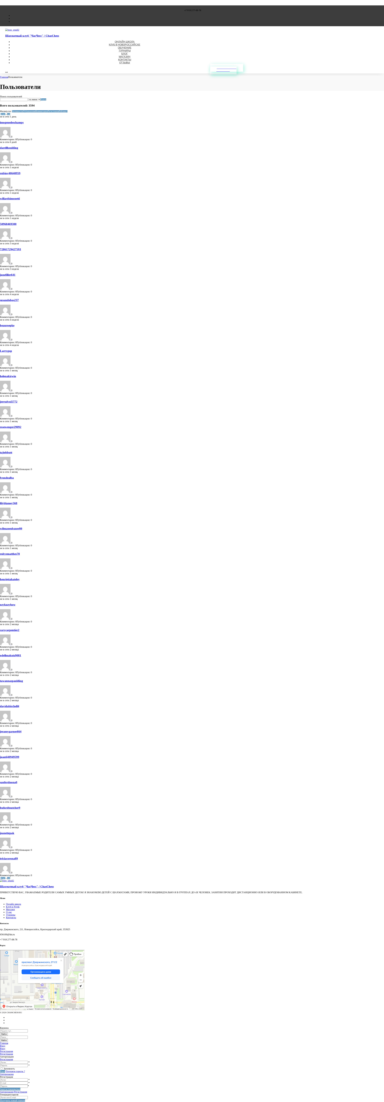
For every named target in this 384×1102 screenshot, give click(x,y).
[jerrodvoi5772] (5, 416)
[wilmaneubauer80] (5, 542)
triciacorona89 (9, 858)
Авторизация (7, 1074)
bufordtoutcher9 (10, 807)
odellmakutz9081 (10, 655)
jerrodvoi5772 (8, 401)
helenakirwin (8, 376)
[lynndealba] (5, 492)
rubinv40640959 (10, 173)
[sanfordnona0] (5, 796)
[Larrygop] (5, 365)
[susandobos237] (5, 314)
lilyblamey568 (8, 503)
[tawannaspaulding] (5, 695)
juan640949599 (9, 757)
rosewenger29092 (10, 427)
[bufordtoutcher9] (5, 822)
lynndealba (7, 477)
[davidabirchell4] (5, 720)
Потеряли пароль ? (15, 1071)
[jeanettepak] (5, 847)
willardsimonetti (10, 198)
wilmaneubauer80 (11, 528)
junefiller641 (7, 274)
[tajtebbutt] (5, 466)
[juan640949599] (5, 771)
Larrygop (6, 350)
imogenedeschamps (12, 122)
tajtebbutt (6, 452)
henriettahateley (10, 579)
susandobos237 (9, 300)
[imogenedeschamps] (5, 136)
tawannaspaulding (11, 680)
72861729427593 (10, 249)
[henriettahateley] (5, 593)
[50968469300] (5, 238)
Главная (4, 77)
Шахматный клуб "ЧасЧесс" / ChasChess (32, 35)
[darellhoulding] (5, 162)
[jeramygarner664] (5, 745)
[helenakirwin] (5, 390)
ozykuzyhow (7, 604)
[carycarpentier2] (5, 644)
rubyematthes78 (10, 553)
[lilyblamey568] (5, 517)
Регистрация (6, 1059)
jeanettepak (7, 833)
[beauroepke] (5, 339)
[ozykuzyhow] (5, 619)
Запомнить (9, 1068)
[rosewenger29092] (5, 441)
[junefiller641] (5, 289)
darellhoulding (9, 147)
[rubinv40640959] (5, 187)
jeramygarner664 (10, 731)
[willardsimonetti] (5, 213)
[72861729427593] (5, 263)
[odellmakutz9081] (5, 669)
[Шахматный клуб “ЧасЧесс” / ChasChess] (12, 30)
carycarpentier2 (9, 630)
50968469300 (8, 224)
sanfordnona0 (8, 782)
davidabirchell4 (9, 706)
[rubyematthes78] (5, 568)
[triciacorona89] (5, 872)
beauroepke (7, 325)
